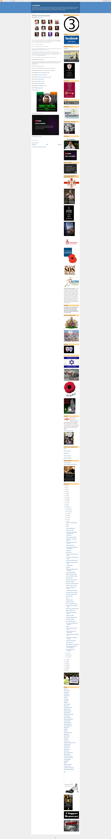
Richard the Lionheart (41, 55)
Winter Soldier (66, 694)
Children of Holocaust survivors (70, 742)
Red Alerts (66, 729)
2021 (66, 489)
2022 (66, 487)
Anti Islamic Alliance (67, 725)
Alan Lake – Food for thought (71, 522)
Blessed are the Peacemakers (71, 579)
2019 (66, 493)
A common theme (69, 565)
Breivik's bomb (68, 552)
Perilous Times (67, 747)
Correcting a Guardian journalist (72, 560)
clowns (41, 68)
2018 (66, 495)
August (67, 513)
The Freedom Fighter (68, 732)
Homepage (66, 48)
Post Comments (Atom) (41, 146)
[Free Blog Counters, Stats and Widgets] (55, 837)
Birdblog (65, 762)
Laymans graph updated (70, 572)
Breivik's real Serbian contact (71, 574)
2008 (66, 665)
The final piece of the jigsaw (71, 537)
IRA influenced (34, 49)
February (68, 655)
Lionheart (36, 5)
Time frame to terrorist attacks (71, 594)
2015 (66, 500)
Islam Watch (66, 692)
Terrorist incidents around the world (70, 464)
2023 (66, 485)
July (67, 515)
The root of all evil (69, 642)
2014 (66, 502)
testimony (53, 70)
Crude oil (65, 697)
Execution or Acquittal (70, 581)
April (67, 521)
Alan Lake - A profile (69, 530)
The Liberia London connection (71, 592)
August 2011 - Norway (70, 619)
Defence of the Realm (70, 615)
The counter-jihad (39, 17)
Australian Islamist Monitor (69, 767)
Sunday (67, 524)
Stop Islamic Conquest (68, 755)
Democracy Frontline (68, 764)
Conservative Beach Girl (68, 757)
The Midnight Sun (67, 744)
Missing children (67, 712)
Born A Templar (67, 690)
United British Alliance (68, 707)
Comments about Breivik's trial (71, 590)
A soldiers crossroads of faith (71, 617)
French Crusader (67, 704)
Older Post (60, 144)
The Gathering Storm (68, 724)
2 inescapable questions (70, 528)
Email (65, 448)
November (68, 509)
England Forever (67, 709)
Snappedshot (66, 760)
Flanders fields (66, 749)
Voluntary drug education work (42, 72)
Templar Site (66, 700)
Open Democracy (67, 745)
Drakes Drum (66, 705)
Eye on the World (67, 462)
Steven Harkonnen (67, 759)
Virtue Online (66, 699)
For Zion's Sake (67, 715)
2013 (66, 504)
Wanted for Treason (67, 710)
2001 (66, 668)
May (67, 519)
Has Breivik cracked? (70, 601)
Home (47, 144)
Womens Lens (66, 750)
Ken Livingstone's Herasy (70, 621)
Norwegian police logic (70, 545)
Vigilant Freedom (67, 720)
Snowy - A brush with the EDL (71, 603)
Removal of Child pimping (68, 714)
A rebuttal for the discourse (71, 640)
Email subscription (67, 450)
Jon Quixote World (67, 717)
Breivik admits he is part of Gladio (72, 644)
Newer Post (34, 144)
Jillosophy (66, 730)
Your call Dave (68, 535)
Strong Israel (66, 737)
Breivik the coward (69, 599)
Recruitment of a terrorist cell (42, 85)
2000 (66, 670)
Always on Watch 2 (67, 722)
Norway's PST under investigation (72, 608)
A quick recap (68, 550)
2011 (66, 659)
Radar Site (66, 689)
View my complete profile (68, 430)
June (67, 517)
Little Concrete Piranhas (68, 752)
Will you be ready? (69, 596)
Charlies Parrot (66, 695)
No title (67, 526)
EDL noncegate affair (40, 59)
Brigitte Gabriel (42, 48)
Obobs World (66, 727)
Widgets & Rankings (67, 457)
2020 (66, 491)
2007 (66, 666)
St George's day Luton (41, 74)
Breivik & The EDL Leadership (71, 575)
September (68, 511)
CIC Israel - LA (66, 740)
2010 (66, 661)
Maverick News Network (68, 719)
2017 (66, 497)
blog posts (67, 453)
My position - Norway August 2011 (72, 583)
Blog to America (67, 735)
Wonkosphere (66, 734)
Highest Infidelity (67, 754)
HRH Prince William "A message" (39, 81)
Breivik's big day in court (70, 610)
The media (68, 567)
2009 (66, 663)
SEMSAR (66, 702)
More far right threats (40, 113)
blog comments (68, 455)
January (68, 656)
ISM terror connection (41, 83)
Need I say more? (69, 577)
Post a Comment (35, 142)
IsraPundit (66, 739)
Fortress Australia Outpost (69, 769)
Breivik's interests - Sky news (71, 585)
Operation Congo (40, 87)
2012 (66, 506)
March (67, 653)
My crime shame (40, 70)
